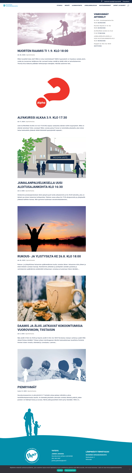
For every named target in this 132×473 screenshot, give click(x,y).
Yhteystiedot (126, 1)
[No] (130, 469)
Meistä (67, 5)
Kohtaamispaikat (105, 5)
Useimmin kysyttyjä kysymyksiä (112, 1)
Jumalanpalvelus (90, 5)
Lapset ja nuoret (119, 5)
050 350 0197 (56, 458)
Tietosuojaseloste (70, 470)
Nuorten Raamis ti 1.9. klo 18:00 (43, 51)
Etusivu (59, 5)
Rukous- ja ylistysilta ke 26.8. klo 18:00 (49, 256)
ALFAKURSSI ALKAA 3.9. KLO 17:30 (42, 117)
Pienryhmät (27, 387)
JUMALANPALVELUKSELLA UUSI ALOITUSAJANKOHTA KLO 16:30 (104, 38)
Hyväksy (60, 470)
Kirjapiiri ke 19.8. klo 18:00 (102, 44)
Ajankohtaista (77, 5)
